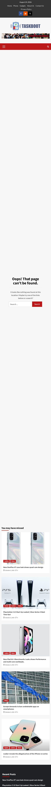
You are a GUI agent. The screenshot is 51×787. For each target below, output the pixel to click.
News (13, 561)
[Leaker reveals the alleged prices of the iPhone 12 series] (26, 735)
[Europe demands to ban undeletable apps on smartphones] (26, 687)
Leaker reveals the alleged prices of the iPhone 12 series (25, 754)
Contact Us (40, 6)
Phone (15, 6)
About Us (30, 6)
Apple (6, 748)
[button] (4, 46)
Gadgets (23, 6)
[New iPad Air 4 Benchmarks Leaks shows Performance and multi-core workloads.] (26, 640)
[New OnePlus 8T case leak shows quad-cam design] (26, 548)
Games (6, 606)
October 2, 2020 (9, 757)
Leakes (6, 561)
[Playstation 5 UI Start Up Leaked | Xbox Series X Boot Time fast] (26, 593)
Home (9, 6)
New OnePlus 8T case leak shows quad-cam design (23, 567)
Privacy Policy (26, 9)
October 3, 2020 (9, 570)
